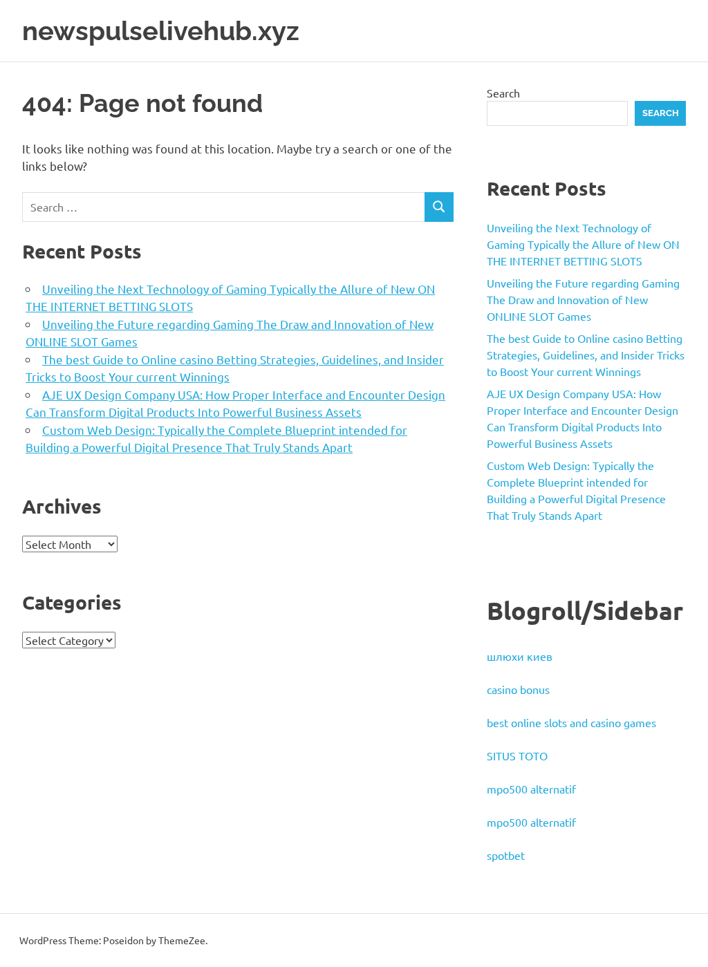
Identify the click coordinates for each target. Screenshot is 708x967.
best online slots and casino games (571, 722)
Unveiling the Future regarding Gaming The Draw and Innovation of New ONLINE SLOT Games (583, 299)
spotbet (506, 855)
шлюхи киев (519, 656)
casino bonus (518, 689)
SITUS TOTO (517, 755)
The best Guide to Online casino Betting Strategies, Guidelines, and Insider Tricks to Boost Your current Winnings (585, 354)
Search (503, 93)
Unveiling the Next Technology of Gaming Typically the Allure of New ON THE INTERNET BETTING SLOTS (583, 243)
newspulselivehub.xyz (160, 30)
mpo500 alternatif (531, 789)
